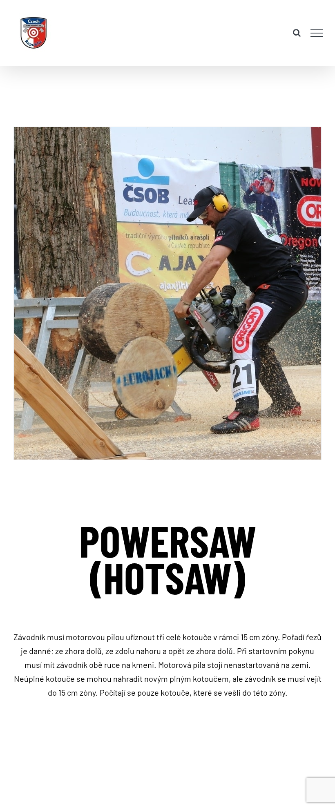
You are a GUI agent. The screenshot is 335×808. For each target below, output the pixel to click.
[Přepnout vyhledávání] (297, 33)
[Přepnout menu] (317, 33)
